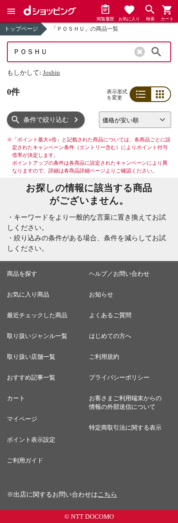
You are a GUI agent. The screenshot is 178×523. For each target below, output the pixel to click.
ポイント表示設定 (31, 440)
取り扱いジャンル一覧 (37, 336)
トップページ (21, 29)
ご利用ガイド (25, 460)
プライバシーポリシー (119, 377)
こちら (107, 494)
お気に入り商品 (28, 294)
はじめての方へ (110, 336)
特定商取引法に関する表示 (125, 427)
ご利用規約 (104, 357)
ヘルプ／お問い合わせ (119, 274)
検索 (156, 52)
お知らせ (101, 294)
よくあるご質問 (110, 315)
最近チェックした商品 (37, 315)
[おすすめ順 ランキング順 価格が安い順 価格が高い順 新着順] (135, 120)
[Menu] (11, 11)
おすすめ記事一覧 (31, 377)
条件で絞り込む (46, 119)
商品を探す (22, 274)
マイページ (22, 419)
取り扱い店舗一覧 (31, 357)
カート (16, 398)
